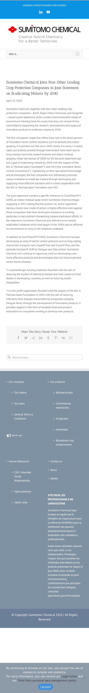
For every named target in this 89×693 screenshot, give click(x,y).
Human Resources (19, 461)
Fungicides (62, 418)
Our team (19, 403)
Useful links (20, 502)
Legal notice (69, 676)
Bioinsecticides (64, 392)
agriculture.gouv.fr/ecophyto (64, 595)
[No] (84, 678)
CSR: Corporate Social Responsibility (22, 476)
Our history (20, 392)
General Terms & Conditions (23, 416)
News (53, 470)
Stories (54, 478)
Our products (57, 382)
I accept (45, 686)
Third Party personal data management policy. (47, 680)
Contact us (56, 461)
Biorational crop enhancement (65, 442)
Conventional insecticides (63, 405)
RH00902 (67, 522)
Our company (16, 382)
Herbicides (62, 429)
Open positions (22, 491)
